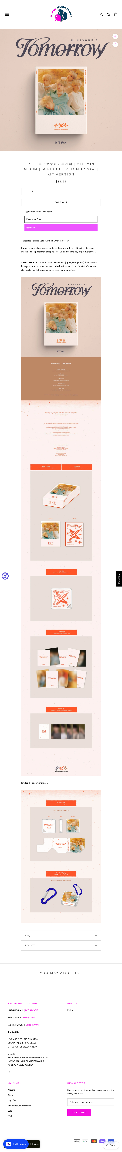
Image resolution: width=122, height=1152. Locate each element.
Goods (11, 1095)
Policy (30, 945)
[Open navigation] (7, 14)
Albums (11, 1089)
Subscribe (79, 1112)
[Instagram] (9, 1072)
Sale (10, 1110)
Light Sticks (13, 1100)
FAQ (27, 935)
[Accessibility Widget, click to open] (5, 576)
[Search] (108, 14)
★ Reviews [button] (119, 579)
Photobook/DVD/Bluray (19, 1105)
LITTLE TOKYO (32, 1024)
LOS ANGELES (32, 1010)
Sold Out (61, 202)
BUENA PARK (29, 1017)
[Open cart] (115, 14)
